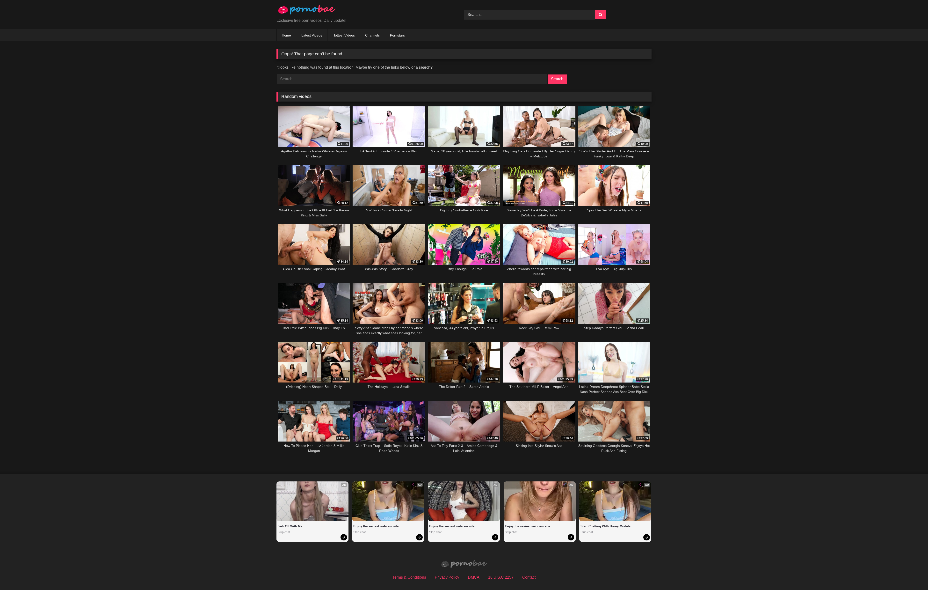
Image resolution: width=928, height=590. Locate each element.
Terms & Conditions (409, 577)
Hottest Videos (344, 35)
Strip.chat (284, 532)
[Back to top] (913, 575)
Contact (529, 577)
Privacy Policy (447, 577)
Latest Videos (311, 35)
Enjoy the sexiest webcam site (376, 526)
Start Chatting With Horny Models (605, 526)
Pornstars (397, 35)
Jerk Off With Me (290, 526)
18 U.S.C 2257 (501, 577)
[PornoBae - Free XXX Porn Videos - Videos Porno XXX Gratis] (306, 11)
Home (286, 35)
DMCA (473, 577)
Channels (372, 35)
